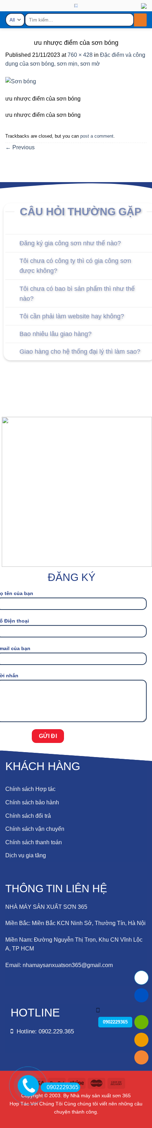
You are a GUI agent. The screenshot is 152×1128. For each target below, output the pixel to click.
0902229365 (62, 1087)
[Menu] (11, 12)
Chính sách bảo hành (32, 802)
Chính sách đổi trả (28, 816)
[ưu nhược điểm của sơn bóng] (20, 85)
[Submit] (140, 19)
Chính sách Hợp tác (30, 789)
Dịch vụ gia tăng (25, 855)
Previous (20, 147)
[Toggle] (12, 244)
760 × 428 (80, 55)
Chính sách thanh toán (33, 842)
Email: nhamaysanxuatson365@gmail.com (59, 965)
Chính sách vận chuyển (34, 829)
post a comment (96, 136)
